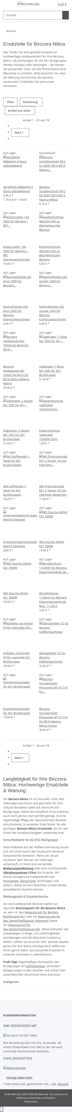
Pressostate (11, 881)
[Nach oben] (1, 1109)
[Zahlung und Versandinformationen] (14, 1067)
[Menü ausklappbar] (8, 4)
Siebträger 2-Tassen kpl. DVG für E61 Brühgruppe (16, 435)
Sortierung (30, 102)
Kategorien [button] (11, 982)
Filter (10, 102)
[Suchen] (65, 15)
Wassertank (28, 881)
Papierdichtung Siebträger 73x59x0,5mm (49, 435)
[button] (52, 5)
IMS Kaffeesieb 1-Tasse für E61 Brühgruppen (15, 490)
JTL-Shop (43, 1101)
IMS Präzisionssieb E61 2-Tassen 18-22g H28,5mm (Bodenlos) (53, 490)
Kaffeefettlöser (35, 966)
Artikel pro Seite (19, 110)
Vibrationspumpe (15, 872)
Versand (62, 1084)
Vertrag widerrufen (19, 1077)
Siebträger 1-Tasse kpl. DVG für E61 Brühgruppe (51, 371)
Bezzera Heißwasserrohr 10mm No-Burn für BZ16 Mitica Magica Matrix (16, 375)
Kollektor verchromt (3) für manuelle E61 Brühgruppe (16, 657)
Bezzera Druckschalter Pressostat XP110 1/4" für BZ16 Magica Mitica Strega (53, 717)
